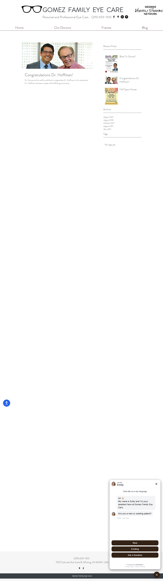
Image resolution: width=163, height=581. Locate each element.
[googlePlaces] (118, 16)
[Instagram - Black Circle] (122, 16)
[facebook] (114, 16)
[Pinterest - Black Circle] (126, 16)
